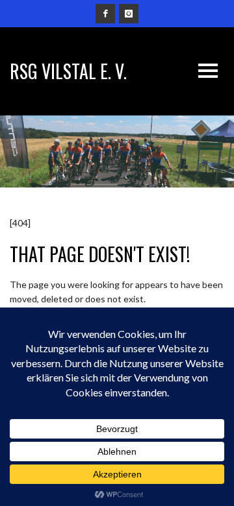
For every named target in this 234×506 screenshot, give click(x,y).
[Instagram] (128, 13)
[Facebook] (105, 13)
